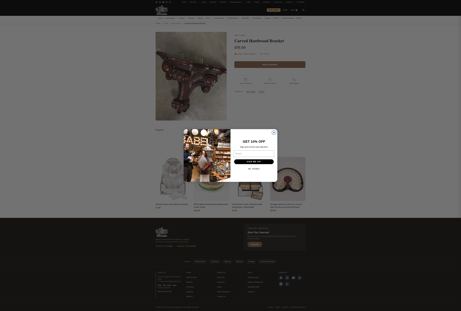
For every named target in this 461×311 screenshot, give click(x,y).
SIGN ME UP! (254, 162)
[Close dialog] (274, 132)
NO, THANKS (254, 169)
